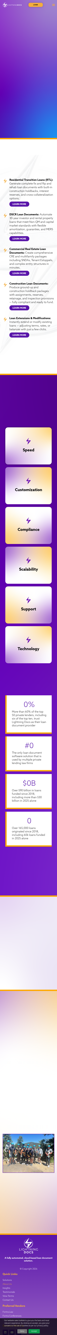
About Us (7, 1284)
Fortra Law (8, 1311)
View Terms (8, 1296)
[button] (53, 5)
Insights (6, 1288)
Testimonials (9, 1292)
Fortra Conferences (12, 1315)
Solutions (7, 1280)
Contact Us (8, 1300)
